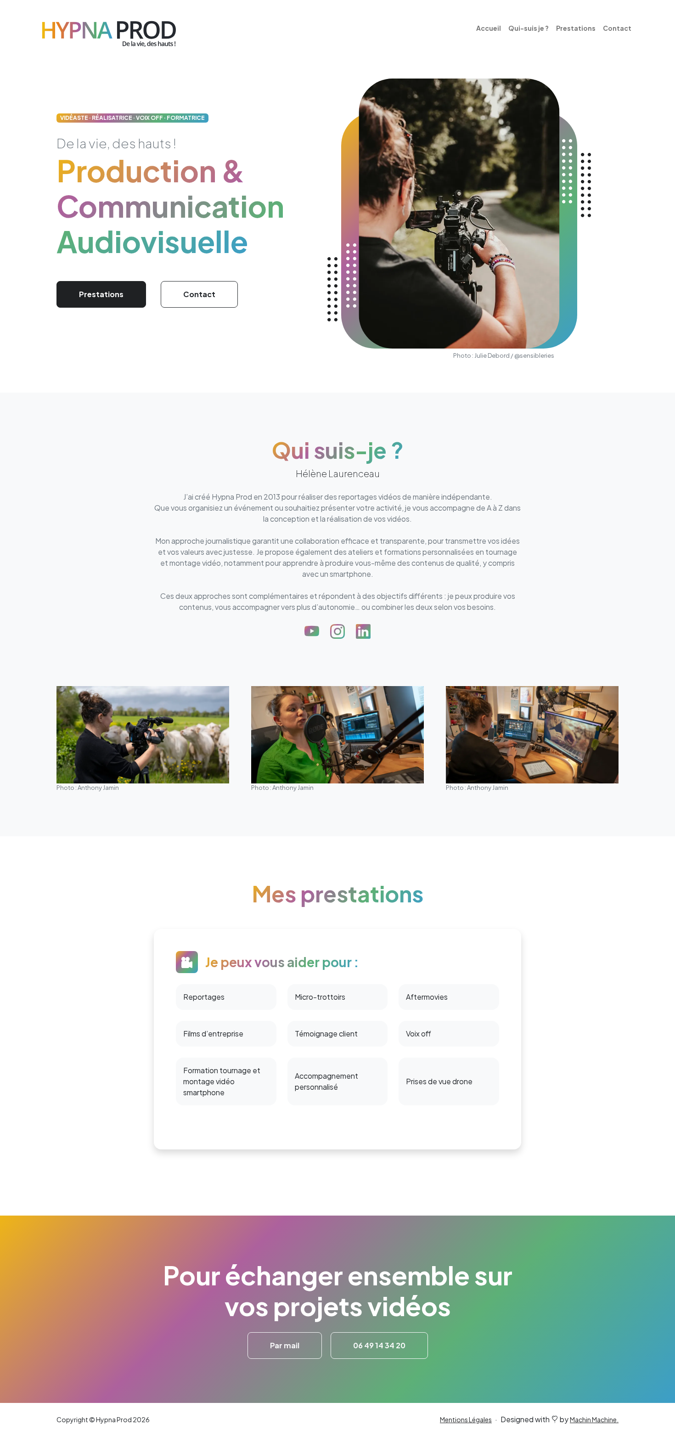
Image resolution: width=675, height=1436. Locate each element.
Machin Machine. (594, 1419)
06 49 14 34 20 (379, 1345)
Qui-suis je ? (528, 28)
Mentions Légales (466, 1419)
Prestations (576, 28)
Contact (617, 28)
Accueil (488, 28)
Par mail (284, 1345)
